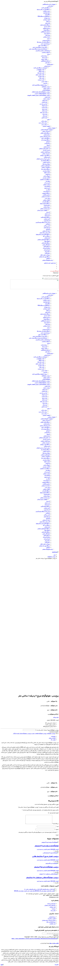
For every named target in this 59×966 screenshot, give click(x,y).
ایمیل (56, 829)
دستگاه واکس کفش (45, 133)
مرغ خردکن (47, 215)
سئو (51, 943)
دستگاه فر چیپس (46, 193)
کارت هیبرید (41, 76)
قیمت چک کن (46, 20)
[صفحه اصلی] (34, 289)
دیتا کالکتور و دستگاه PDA (44, 16)
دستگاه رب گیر (46, 236)
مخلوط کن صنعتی (45, 167)
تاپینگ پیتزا (47, 241)
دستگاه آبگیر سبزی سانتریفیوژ (43, 234)
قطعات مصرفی (46, 126)
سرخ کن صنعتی (46, 154)
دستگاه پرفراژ (47, 30)
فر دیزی (48, 212)
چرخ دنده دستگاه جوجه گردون (43, 222)
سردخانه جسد (46, 191)
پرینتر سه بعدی (46, 40)
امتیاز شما (56, 813)
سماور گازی (47, 253)
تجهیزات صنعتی (52, 128)
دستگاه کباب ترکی (45, 138)
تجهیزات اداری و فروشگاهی (49, 4)
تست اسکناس (46, 11)
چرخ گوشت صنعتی (45, 152)
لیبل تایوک (44, 105)
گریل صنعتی (47, 219)
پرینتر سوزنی (44, 56)
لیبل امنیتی (47, 97)
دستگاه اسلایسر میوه (45, 203)
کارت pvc (42, 78)
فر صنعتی (47, 174)
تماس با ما (53, 910)
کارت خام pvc (41, 73)
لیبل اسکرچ (44, 117)
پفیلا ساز (48, 181)
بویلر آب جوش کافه (45, 255)
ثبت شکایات (53, 924)
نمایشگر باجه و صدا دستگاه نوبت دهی (38, 49)
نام (57, 826)
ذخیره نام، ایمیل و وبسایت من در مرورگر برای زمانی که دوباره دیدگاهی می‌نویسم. (37, 832)
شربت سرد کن (46, 150)
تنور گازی (48, 224)
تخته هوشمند (46, 13)
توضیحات (53, 736)
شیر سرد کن (47, 183)
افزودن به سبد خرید (54, 731)
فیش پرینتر (44, 59)
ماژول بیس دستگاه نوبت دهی (40, 47)
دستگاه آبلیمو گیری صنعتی (43, 239)
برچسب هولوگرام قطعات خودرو (42, 93)
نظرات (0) (53, 740)
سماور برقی (47, 251)
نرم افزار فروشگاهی (45, 61)
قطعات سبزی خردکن (42, 210)
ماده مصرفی (47, 66)
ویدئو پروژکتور (46, 28)
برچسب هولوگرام (46, 87)
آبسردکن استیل (46, 131)
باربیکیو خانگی (46, 246)
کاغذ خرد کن (47, 26)
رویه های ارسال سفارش (50, 905)
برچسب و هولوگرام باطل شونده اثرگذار (41, 92)
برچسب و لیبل (46, 99)
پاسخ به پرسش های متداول (49, 920)
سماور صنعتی (46, 135)
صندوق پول (47, 33)
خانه (55, 555)
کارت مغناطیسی (40, 69)
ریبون (48, 119)
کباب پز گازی (47, 226)
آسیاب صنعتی (46, 184)
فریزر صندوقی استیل (45, 136)
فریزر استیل (47, 188)
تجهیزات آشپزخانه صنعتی (47, 130)
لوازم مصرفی (50, 64)
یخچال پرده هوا (46, 164)
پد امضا (48, 21)
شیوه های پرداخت (51, 904)
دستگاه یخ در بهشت (45, 155)
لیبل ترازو (45, 114)
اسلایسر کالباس (46, 195)
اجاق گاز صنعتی (46, 231)
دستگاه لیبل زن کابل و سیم (43, 9)
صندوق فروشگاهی (45, 32)
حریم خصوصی (52, 917)
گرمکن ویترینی (46, 178)
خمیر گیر (48, 142)
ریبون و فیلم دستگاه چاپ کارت (39, 85)
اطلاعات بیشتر (52, 738)
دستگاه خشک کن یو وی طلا (43, 42)
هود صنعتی (47, 238)
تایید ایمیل (56, 935)
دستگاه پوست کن (45, 140)
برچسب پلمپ (46, 88)
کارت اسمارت (41, 80)
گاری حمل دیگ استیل (45, 233)
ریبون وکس (44, 121)
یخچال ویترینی (46, 171)
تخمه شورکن (47, 205)
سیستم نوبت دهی (45, 44)
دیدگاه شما (55, 824)
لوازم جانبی (50, 6)
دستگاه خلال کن (46, 202)
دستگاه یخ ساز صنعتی (44, 257)
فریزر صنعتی (47, 157)
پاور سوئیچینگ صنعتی (47, 260)
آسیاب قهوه (47, 172)
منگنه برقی (47, 14)
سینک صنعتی (46, 207)
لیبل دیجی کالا (43, 112)
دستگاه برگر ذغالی (46, 243)
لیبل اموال (44, 100)
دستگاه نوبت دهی (42, 45)
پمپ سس (47, 198)
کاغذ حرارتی (44, 81)
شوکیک (48, 258)
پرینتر (48, 54)
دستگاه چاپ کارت (45, 8)
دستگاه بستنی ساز (45, 169)
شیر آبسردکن (47, 250)
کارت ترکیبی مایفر (40, 75)
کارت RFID (41, 71)
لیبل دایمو (44, 109)
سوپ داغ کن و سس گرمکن (43, 159)
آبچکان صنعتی (46, 200)
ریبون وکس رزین (43, 123)
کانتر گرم (48, 229)
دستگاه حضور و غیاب (45, 25)
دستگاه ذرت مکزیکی (45, 179)
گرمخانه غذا (47, 186)
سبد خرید (56, 272)
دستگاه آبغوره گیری (45, 217)
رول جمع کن (47, 18)
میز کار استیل (47, 227)
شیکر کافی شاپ (46, 245)
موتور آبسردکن (46, 248)
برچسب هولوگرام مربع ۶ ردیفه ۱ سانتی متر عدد (47, 730)
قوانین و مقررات (52, 918)
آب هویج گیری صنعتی (44, 148)
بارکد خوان (47, 63)
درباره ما (54, 909)
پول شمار (47, 35)
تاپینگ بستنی (46, 176)
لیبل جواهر (44, 111)
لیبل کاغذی (44, 102)
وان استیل (47, 214)
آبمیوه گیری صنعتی (45, 166)
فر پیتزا (48, 145)
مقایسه (56, 964)
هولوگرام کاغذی (46, 90)
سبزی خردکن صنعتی (45, 209)
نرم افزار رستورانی (46, 52)
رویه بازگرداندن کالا (51, 922)
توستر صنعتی (46, 147)
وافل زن (48, 190)
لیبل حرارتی (44, 107)
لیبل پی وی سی (43, 104)
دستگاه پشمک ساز (45, 160)
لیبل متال (45, 116)
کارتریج (45, 83)
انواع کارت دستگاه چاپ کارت (40, 68)
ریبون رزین (44, 124)
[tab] (28, 736)
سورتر (48, 38)
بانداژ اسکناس (46, 37)
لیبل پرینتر (44, 57)
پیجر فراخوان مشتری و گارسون (43, 51)
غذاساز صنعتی (46, 162)
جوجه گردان (47, 143)
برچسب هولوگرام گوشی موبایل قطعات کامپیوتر (38, 95)
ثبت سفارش (53, 907)
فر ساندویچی (47, 221)
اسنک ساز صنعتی (45, 196)
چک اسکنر (47, 23)
